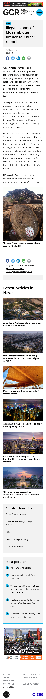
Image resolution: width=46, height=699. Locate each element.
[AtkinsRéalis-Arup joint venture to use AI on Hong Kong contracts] (23, 410)
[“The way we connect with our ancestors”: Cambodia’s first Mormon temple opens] (23, 478)
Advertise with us (31, 674)
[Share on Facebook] (7, 58)
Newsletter (9, 674)
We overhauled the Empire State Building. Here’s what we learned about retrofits (24, 589)
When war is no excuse (20, 567)
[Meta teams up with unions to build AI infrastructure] (23, 377)
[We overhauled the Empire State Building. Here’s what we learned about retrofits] (23, 443)
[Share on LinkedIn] (18, 58)
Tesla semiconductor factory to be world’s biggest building (25, 615)
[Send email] (29, 58)
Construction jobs (19, 508)
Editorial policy (31, 684)
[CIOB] (33, 694)
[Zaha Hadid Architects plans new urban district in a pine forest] (23, 309)
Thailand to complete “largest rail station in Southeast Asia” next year (24, 603)
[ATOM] (13, 694)
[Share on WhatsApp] (23, 58)
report (10, 102)
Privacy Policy (30, 677)
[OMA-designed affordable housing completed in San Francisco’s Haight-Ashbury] (23, 342)
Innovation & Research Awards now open (23, 577)
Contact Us (8, 684)
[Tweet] (13, 58)
